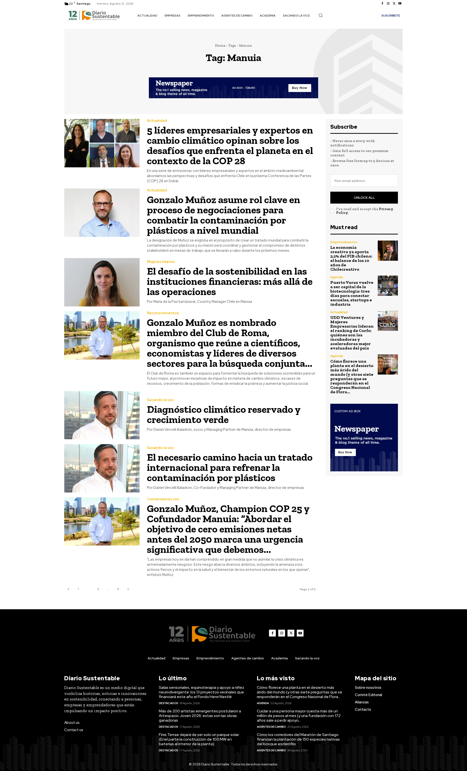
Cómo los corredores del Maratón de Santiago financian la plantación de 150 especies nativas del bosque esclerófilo (298, 739)
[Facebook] (382, 4)
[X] (394, 4)
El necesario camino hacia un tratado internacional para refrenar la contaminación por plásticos (230, 467)
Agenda (336, 277)
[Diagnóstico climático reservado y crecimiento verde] (102, 415)
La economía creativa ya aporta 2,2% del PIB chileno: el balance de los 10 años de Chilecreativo (351, 258)
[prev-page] (68, 589)
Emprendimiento (343, 242)
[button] (320, 15)
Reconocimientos (163, 313)
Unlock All (364, 198)
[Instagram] (388, 4)
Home (220, 45)
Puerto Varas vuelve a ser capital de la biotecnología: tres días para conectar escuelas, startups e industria (351, 293)
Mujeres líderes (161, 262)
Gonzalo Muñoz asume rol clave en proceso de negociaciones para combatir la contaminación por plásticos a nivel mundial (223, 214)
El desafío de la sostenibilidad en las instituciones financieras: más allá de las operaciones (230, 281)
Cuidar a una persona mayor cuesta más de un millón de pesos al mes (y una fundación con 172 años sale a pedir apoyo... (299, 715)
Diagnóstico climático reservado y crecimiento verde (224, 414)
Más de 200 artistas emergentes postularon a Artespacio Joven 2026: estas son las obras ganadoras (200, 715)
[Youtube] (400, 4)
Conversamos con (163, 499)
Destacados (168, 703)
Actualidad (157, 121)
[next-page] (128, 589)
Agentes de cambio (271, 727)
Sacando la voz (160, 400)
